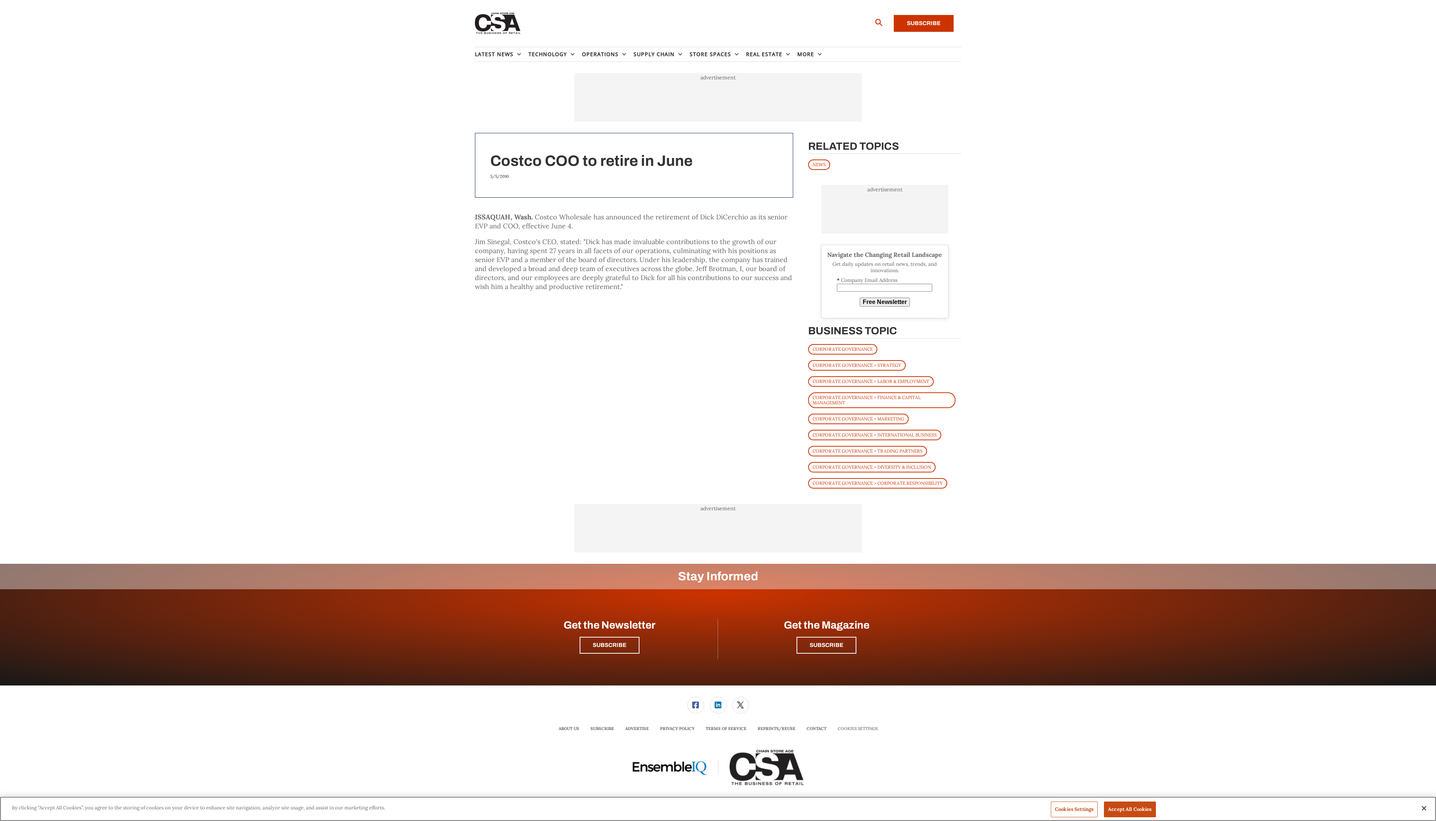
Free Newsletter (885, 302)
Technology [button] (547, 54)
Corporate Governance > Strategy (857, 365)
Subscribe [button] (609, 645)
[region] (718, 809)
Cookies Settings (858, 729)
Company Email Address (867, 280)
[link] (695, 705)
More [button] (805, 54)
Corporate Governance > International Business (875, 435)
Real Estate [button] (764, 54)
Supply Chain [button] (654, 54)
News (819, 164)
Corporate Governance (843, 349)
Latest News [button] (494, 54)
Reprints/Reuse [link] (776, 728)
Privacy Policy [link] (677, 728)
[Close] (1424, 808)
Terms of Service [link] (726, 728)
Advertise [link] (637, 728)
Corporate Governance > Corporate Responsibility (878, 483)
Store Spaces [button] (710, 54)
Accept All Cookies (1129, 809)
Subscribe (924, 23)
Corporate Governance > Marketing (858, 419)
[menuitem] (501, 54)
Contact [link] (816, 728)
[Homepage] (498, 23)
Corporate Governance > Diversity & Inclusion (872, 467)
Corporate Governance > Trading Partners (868, 451)
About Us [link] (569, 728)
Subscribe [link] (602, 728)
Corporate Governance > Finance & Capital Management (867, 400)
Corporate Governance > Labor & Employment (871, 381)
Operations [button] (600, 54)
